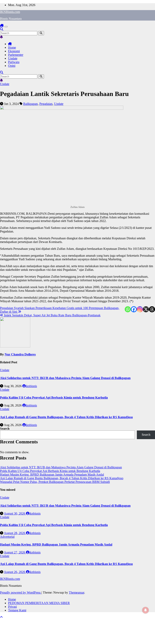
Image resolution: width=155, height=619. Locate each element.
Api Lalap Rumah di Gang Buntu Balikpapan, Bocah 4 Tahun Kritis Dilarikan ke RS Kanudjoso (66, 417)
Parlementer (15, 54)
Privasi (12, 606)
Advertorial (7, 536)
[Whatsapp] (128, 309)
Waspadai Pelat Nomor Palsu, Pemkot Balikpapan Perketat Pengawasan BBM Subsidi (55, 482)
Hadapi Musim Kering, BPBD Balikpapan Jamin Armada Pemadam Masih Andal (52, 474)
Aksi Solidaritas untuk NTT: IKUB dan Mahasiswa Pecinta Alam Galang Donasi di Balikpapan (65, 378)
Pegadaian (45, 103)
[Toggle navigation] (6, 26)
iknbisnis (31, 386)
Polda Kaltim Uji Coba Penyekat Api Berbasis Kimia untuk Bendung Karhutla (54, 397)
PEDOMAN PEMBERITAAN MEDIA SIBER (39, 603)
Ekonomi (14, 51)
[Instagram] (140, 309)
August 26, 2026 (15, 572)
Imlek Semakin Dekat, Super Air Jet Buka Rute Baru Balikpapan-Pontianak (52, 315)
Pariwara (13, 62)
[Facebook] (134, 309)
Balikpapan (30, 103)
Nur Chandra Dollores (20, 354)
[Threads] (152, 309)
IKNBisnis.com (10, 12)
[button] (1, 29)
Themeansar (76, 592)
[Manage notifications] (145, 610)
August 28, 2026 (15, 533)
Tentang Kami (17, 610)
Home (12, 47)
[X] (146, 309)
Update (12, 58)
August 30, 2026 (15, 513)
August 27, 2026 (15, 552)
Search (4, 428)
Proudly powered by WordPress (20, 592)
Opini (11, 65)
